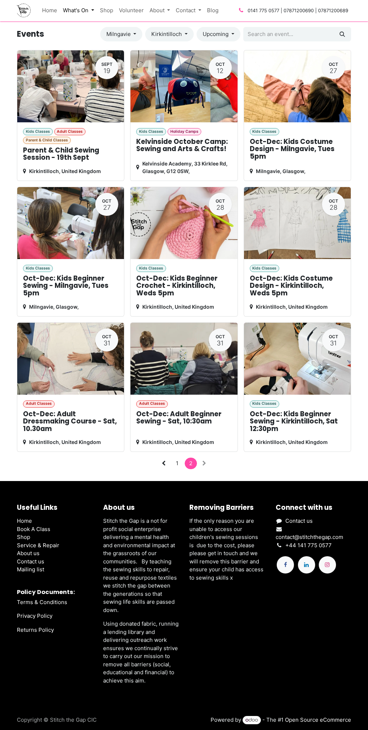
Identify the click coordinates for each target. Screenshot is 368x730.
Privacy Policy (34, 615)
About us (28, 553)
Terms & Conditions (42, 602)
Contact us (30, 561)
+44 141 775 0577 (308, 545)
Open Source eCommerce (318, 719)
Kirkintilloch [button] (167, 34)
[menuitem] (49, 11)
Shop (23, 537)
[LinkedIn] (306, 564)
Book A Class (33, 529)
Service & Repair (38, 545)
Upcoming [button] (216, 34)
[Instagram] (327, 564)
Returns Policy (35, 629)
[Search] (342, 34)
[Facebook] (285, 564)
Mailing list (30, 569)
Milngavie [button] (119, 34)
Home (24, 520)
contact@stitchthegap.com (309, 537)
